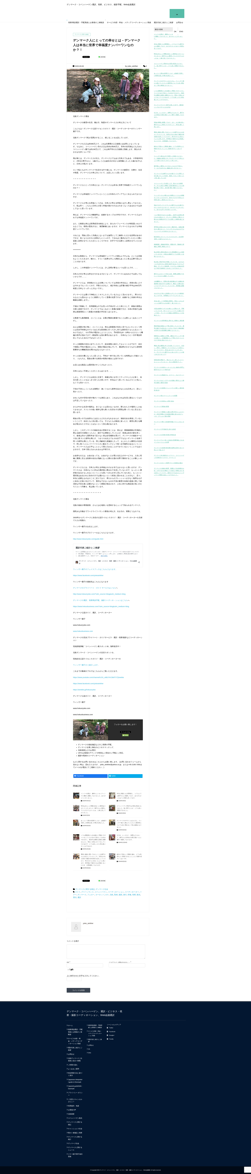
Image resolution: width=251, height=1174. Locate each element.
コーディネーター (132, 892)
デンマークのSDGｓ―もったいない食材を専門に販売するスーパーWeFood (169, 368)
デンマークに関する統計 (75, 1138)
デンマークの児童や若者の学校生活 (165, 435)
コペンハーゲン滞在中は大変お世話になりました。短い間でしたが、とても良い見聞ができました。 (129, 808)
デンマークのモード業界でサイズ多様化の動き (168, 463)
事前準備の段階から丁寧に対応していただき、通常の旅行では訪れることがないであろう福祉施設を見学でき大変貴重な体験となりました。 (169, 328)
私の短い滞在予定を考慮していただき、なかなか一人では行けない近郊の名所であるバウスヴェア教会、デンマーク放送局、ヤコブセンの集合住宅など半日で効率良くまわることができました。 (169, 265)
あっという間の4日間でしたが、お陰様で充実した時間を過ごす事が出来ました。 (169, 74)
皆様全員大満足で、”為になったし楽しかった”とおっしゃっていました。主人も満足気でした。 (169, 361)
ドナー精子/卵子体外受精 (75, 1155)
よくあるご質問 (73, 1069)
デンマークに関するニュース (75, 1149)
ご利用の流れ (72, 1065)
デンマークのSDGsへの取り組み (164, 401)
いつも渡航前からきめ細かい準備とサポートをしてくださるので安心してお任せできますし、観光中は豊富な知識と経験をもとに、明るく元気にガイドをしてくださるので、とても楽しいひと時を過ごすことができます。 (169, 95)
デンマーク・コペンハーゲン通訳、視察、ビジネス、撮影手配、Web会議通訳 (101, 4)
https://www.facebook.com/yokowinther (88, 575)
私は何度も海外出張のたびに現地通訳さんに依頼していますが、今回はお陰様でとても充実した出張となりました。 (169, 254)
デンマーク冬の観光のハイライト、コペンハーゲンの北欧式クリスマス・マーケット (169, 456)
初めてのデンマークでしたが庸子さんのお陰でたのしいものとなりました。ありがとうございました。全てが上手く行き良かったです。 (169, 207)
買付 (75, 897)
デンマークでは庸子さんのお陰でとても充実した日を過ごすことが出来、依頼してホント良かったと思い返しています (169, 176)
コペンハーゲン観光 (75, 1118)
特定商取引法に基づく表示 (75, 1074)
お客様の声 (72, 1110)
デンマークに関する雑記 (85, 889)
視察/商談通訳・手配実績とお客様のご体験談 (86, 22)
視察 (134, 895)
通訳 (79, 897)
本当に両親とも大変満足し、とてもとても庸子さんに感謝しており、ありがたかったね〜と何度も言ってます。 (129, 796)
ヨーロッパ (99, 895)
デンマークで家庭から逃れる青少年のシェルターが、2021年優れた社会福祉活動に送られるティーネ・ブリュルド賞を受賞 (169, 414)
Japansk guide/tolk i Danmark (75, 1087)
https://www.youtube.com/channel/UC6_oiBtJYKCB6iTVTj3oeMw (98, 677)
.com (91, 631)
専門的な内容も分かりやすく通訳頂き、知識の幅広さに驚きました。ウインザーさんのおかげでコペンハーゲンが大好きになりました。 (169, 229)
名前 (68, 962)
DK (175, 31)
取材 (116, 895)
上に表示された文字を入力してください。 (83, 976)
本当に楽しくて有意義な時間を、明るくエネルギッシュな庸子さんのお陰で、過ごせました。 (169, 302)
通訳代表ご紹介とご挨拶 (163, 22)
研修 (129, 895)
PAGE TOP (244, 1137)
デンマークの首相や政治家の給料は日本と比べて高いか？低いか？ (169, 449)
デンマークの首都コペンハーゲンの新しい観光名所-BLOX (169, 389)
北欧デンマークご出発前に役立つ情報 (75, 1059)
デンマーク (82, 895)
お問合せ (179, 22)
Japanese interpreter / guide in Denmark (75, 1081)
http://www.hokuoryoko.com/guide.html (88, 539)
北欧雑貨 (71, 1114)
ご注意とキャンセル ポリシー (75, 1100)
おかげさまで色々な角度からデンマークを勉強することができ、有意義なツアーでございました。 (169, 294)
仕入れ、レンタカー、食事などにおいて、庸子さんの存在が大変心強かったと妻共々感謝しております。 (129, 837)
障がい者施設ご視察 (75, 1133)
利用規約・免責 (73, 1106)
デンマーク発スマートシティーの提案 (165, 395)
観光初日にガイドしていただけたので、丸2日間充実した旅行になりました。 (169, 238)
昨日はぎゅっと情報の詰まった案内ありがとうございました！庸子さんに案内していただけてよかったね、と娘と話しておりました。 (169, 56)
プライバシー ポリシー (75, 1094)
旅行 (125, 895)
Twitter (111, 1028)
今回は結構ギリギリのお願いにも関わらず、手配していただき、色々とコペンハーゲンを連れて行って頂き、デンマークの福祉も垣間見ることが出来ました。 (169, 312)
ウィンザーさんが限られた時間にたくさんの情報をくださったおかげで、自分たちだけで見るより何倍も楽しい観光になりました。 (169, 198)
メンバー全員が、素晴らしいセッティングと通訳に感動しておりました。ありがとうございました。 (93, 796)
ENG (181, 31)
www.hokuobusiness (81, 631)
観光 (138, 895)
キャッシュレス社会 (75, 1128)
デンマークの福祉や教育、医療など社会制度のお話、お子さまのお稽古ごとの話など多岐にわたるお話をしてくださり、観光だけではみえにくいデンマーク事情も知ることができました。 (169, 472)
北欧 (111, 895)
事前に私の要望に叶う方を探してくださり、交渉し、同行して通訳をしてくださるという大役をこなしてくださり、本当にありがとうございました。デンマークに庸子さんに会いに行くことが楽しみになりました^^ (169, 350)
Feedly (111, 1039)
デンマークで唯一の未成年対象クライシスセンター (169, 423)
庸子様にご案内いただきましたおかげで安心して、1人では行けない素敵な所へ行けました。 (168, 167)
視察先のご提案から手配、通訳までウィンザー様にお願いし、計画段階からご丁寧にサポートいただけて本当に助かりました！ (169, 338)
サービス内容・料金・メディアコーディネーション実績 (129, 22)
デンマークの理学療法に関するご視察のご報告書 (169, 320)
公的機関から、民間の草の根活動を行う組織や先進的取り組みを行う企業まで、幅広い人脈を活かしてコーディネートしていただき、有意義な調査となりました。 (169, 285)
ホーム (70, 1025)
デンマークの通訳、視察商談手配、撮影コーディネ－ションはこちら (100, 600)
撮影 (120, 895)
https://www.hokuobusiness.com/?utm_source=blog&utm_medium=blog (101, 606)
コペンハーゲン (101, 892)
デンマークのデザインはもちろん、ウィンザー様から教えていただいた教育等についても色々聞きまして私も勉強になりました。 (169, 83)
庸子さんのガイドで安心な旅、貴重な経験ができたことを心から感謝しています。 (169, 275)
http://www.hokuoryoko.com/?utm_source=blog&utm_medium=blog (99, 594)
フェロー (90, 895)
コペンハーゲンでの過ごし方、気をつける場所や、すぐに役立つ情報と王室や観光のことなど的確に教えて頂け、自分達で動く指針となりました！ (169, 187)
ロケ (107, 895)
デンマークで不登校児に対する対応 (165, 429)
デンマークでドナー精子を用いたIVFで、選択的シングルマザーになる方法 (169, 106)
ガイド (77, 892)
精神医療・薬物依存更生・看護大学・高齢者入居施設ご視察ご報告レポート (169, 245)
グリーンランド (87, 892)
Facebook (112, 1031)
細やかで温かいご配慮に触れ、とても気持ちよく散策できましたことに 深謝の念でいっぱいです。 (129, 856)
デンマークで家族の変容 (161, 406)
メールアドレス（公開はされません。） (119, 962)
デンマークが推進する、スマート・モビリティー (169, 375)
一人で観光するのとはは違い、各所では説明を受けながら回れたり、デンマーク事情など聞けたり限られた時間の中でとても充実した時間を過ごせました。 (169, 218)
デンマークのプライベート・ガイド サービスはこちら (94, 588)
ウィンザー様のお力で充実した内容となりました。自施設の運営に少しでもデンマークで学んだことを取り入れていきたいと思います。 (169, 158)
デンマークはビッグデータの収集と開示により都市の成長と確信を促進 (169, 381)
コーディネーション (116, 892)
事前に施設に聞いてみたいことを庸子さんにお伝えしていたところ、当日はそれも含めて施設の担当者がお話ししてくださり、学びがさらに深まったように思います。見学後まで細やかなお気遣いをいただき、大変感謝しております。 (169, 136)
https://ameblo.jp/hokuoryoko (84, 690)
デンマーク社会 (102, 889)
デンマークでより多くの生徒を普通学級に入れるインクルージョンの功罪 (169, 441)
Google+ (111, 1035)
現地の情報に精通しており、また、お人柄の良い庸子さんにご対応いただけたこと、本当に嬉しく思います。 (169, 125)
